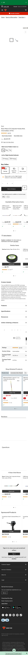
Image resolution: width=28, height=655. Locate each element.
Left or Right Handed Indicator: (10, 155)
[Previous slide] (2, 2)
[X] (6, 615)
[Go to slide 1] (11, 40)
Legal (2, 580)
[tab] (5, 170)
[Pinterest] (17, 615)
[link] (6, 133)
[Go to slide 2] (16, 40)
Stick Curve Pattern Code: (8, 146)
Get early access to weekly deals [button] (13, 653)
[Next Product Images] (25, 32)
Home (3, 17)
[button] (11, 264)
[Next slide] (26, 2)
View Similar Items (18, 135)
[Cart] (26, 10)
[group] (7, 398)
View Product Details (7, 135)
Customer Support (5, 564)
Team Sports (22, 17)
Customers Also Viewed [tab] (17, 372)
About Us (3, 574)
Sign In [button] (14, 553)
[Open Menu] (2, 10)
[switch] (15, 338)
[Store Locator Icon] (2, 7)
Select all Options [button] (11, 189)
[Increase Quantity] (12, 184)
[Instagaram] (10, 615)
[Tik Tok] (21, 615)
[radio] (3, 150)
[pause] (4, 2)
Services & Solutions (6, 569)
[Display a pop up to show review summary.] (12, 270)
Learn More (4, 603)
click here (15, 241)
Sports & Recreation (11, 17)
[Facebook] (3, 615)
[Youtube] (14, 615)
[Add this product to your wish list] (24, 188)
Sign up (4, 592)
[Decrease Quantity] (2, 184)
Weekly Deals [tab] (5, 372)
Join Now (14, 558)
